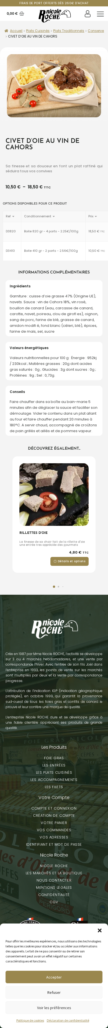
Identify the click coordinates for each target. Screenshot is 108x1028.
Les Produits (54, 747)
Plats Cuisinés (38, 30)
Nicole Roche (54, 855)
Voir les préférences (54, 1007)
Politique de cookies (30, 1020)
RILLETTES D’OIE (33, 533)
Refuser (54, 992)
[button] (99, 930)
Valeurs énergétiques (29, 347)
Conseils (17, 391)
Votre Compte (54, 797)
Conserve (96, 30)
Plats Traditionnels (68, 30)
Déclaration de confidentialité (68, 1020)
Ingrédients (20, 286)
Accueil (16, 30)
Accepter (54, 977)
